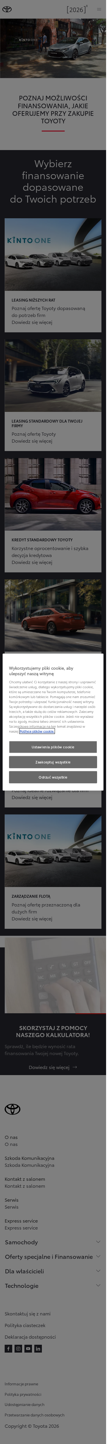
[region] (53, 722)
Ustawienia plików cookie (53, 746)
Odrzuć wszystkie (53, 777)
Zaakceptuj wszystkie (52, 762)
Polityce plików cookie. (37, 731)
